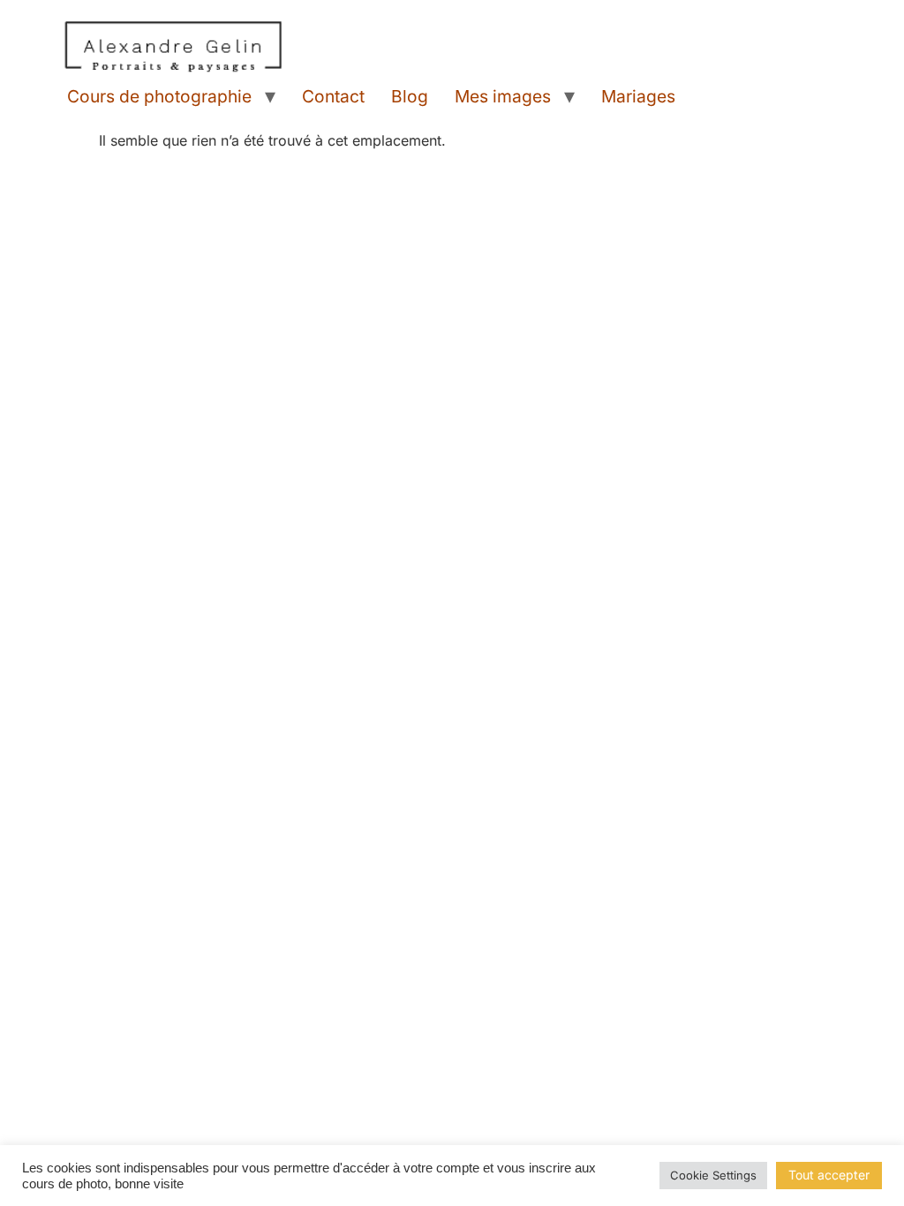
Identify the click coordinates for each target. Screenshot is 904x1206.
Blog (409, 96)
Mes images (503, 96)
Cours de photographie (159, 96)
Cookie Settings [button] (713, 1175)
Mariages (638, 96)
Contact (333, 96)
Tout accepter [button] (829, 1174)
